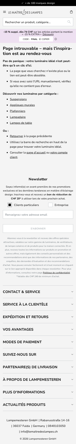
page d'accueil (36, 152)
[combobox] (38, 22)
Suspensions (18, 99)
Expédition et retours (25, 316)
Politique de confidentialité (56, 272)
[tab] (38, 291)
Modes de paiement (22, 341)
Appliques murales (22, 105)
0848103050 (57, 426)
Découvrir (48, 34)
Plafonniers (17, 111)
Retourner (16, 136)
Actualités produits (24, 404)
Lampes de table (21, 123)
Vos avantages (18, 329)
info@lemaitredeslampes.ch (39, 431)
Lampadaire (18, 117)
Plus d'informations (24, 392)
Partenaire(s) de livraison (30, 367)
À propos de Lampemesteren (32, 379)
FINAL (36, 39)
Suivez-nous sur (19, 354)
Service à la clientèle (25, 304)
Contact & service (21, 291)
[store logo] (27, 12)
